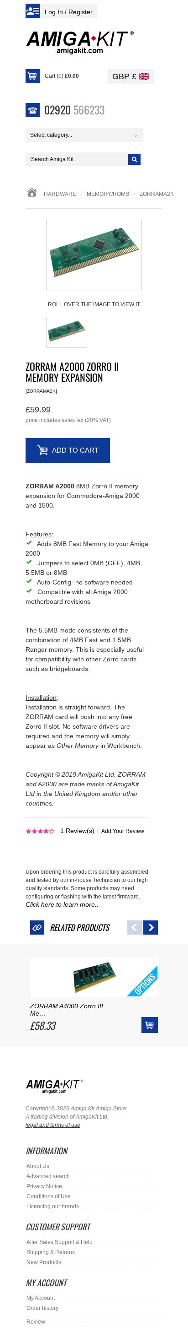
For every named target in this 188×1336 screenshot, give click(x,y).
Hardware (60, 194)
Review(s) (77, 830)
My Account (40, 1298)
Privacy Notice (44, 1186)
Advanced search (48, 1176)
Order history (42, 1308)
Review (35, 1322)
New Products (43, 1262)
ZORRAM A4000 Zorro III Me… (66, 1009)
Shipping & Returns (50, 1252)
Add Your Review (122, 831)
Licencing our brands (52, 1206)
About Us (37, 1166)
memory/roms (108, 194)
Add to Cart (75, 450)
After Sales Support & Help (59, 1242)
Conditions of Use (48, 1196)
